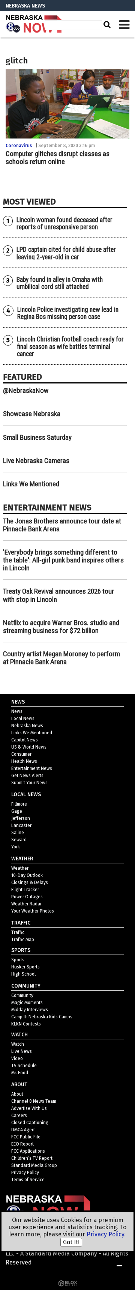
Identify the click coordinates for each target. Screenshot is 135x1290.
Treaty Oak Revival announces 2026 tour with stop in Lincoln (58, 595)
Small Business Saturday (37, 437)
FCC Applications (28, 1151)
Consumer (21, 754)
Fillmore (19, 804)
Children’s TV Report (31, 1158)
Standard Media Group (34, 1165)
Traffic (17, 932)
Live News (21, 1051)
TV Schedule (24, 1065)
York (15, 846)
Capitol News (24, 740)
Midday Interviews (29, 1009)
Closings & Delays (29, 882)
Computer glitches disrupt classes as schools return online (58, 157)
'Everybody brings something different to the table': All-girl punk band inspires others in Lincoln (63, 560)
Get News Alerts (27, 775)
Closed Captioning (29, 1122)
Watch (17, 1044)
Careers (19, 1115)
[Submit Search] (106, 24)
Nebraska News (27, 725)
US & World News (28, 747)
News (16, 711)
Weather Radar (26, 904)
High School (23, 974)
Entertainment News (31, 768)
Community (22, 995)
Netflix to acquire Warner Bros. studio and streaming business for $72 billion (61, 626)
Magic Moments (27, 1002)
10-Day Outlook (27, 875)
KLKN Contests (26, 1024)
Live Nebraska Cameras (36, 460)
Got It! (71, 1242)
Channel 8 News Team (33, 1101)
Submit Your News (29, 782)
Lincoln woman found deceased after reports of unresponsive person (64, 223)
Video (17, 1058)
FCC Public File (25, 1137)
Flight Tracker (25, 889)
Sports (17, 959)
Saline (17, 832)
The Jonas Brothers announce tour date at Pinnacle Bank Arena (62, 525)
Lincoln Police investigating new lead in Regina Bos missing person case (67, 313)
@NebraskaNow (25, 390)
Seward (19, 839)
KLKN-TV (34, 24)
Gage (16, 811)
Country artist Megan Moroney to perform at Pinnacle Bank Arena (61, 658)
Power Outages (27, 896)
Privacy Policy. (106, 1234)
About (17, 1094)
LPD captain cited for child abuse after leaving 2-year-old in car (66, 253)
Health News (24, 761)
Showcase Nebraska (31, 413)
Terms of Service (28, 1179)
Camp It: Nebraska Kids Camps (41, 1016)
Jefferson (20, 818)
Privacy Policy (25, 1172)
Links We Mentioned (31, 484)
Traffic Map (22, 939)
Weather (19, 868)
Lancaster (21, 825)
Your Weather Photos (32, 911)
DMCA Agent (23, 1129)
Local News (22, 718)
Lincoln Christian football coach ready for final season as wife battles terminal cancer (70, 346)
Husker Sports (25, 967)
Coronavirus (19, 145)
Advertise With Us (29, 1108)
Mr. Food (19, 1072)
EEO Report (22, 1144)
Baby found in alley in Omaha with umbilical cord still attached (59, 283)
